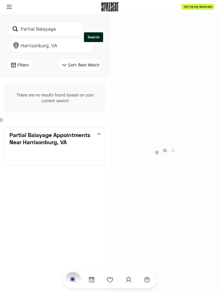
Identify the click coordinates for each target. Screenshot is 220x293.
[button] (9, 6)
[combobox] (45, 29)
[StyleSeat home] (110, 7)
